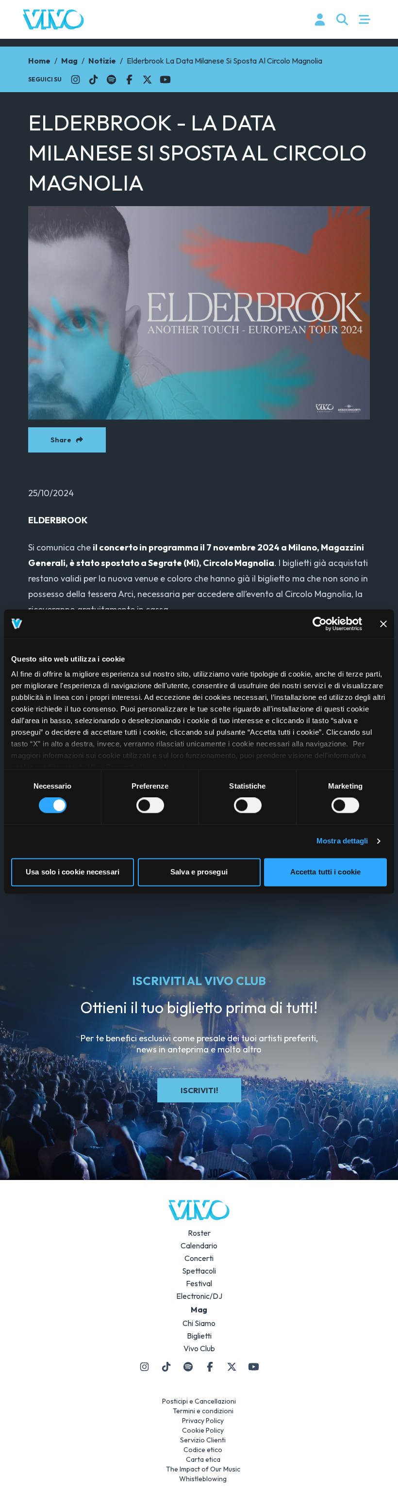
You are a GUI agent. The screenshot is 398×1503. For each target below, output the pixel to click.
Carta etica (203, 1459)
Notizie (102, 60)
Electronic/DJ (199, 1296)
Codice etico (202, 1449)
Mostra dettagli (342, 841)
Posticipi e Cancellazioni (199, 1401)
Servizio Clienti (203, 1440)
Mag (69, 60)
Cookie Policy (203, 1430)
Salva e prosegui (199, 872)
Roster (199, 1233)
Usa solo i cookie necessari (72, 872)
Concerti (199, 1258)
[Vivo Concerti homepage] (53, 19)
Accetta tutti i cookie (325, 872)
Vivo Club (199, 1348)
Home (39, 60)
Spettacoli (199, 1271)
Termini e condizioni (203, 1410)
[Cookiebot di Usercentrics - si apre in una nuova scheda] (319, 623)
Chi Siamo (199, 1323)
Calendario (199, 1245)
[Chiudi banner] (383, 623)
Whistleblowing (203, 1478)
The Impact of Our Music (203, 1469)
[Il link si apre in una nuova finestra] (75, 79)
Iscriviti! (199, 1090)
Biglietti (199, 1336)
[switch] (150, 805)
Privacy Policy (203, 1420)
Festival (199, 1283)
